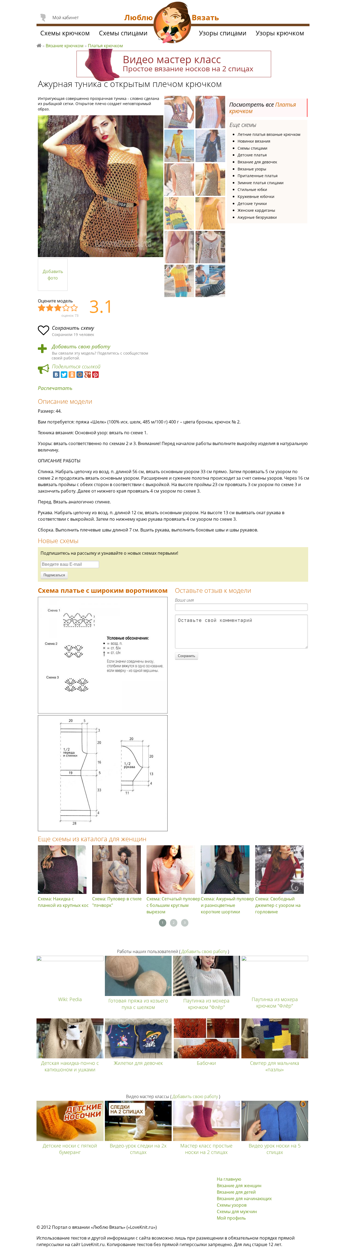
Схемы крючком (65, 33)
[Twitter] (64, 374)
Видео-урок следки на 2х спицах (138, 1148)
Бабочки (206, 1063)
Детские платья (252, 154)
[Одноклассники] (72, 374)
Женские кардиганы (256, 210)
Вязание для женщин (239, 1186)
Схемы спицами (252, 148)
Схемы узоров (232, 1205)
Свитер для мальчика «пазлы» (274, 1066)
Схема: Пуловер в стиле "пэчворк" (117, 902)
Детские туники (252, 203)
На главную (229, 1179)
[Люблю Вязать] (172, 23)
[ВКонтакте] (56, 374)
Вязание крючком (65, 46)
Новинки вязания (254, 141)
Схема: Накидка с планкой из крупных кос (63, 902)
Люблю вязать (38, 44)
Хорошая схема (66, 308)
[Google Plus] (87, 374)
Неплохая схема (50, 308)
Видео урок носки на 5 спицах (275, 1148)
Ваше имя (184, 600)
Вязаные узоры (252, 168)
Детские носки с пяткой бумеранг (70, 1148)
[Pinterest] (95, 374)
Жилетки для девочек (138, 1063)
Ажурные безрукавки (257, 217)
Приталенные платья (258, 175)
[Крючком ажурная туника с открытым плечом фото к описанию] (100, 186)
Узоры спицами (223, 33)
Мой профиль (231, 1218)
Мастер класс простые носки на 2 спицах (206, 1148)
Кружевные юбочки (256, 196)
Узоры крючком (280, 33)
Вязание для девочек (257, 161)
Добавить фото (53, 274)
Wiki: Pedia (70, 999)
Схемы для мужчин (237, 1211)
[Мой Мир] (79, 374)
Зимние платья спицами (261, 182)
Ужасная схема (42, 308)
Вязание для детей (236, 1192)
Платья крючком (105, 46)
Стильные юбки (252, 189)
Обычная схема (58, 308)
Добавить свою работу (81, 346)
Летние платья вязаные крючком (269, 134)
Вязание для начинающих (244, 1198)
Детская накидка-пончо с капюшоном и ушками (70, 1066)
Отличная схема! (74, 308)
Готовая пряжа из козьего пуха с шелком (138, 1003)
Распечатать (55, 388)
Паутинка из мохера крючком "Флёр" (206, 1003)
